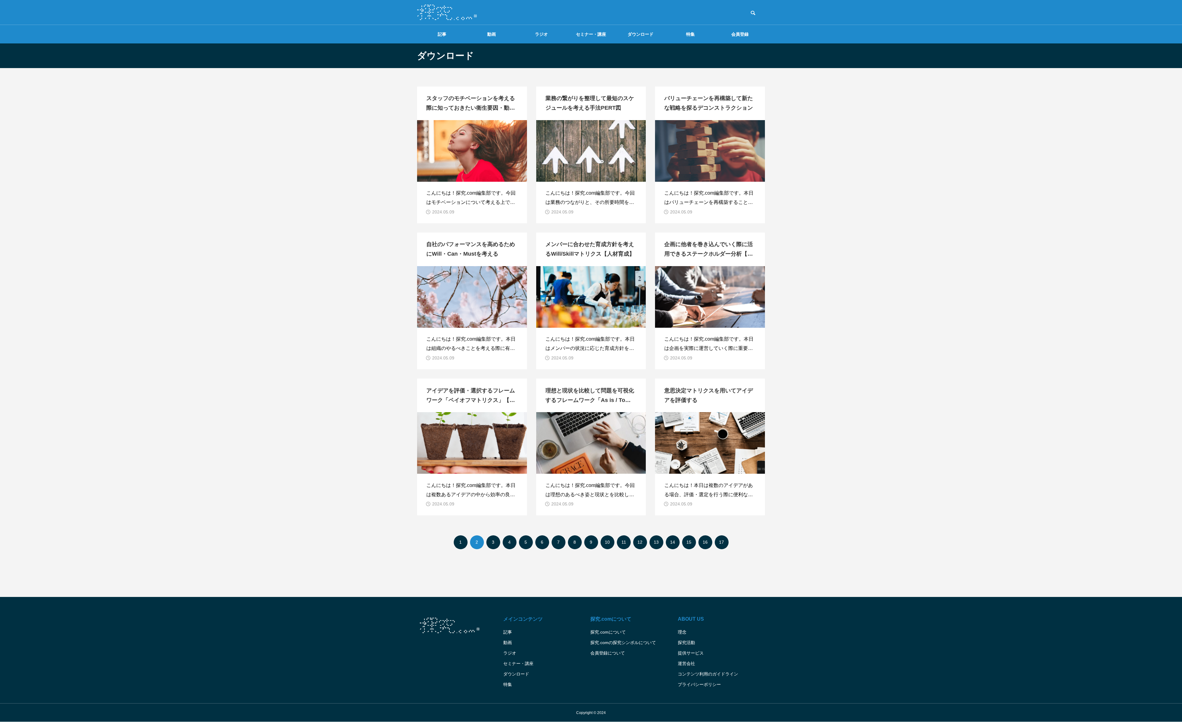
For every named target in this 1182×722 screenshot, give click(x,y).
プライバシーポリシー (699, 684)
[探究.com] (447, 12)
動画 (491, 34)
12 (639, 542)
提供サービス (691, 653)
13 (656, 542)
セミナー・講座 (591, 34)
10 (607, 542)
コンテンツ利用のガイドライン (708, 673)
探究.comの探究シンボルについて (623, 642)
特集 (690, 34)
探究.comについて (608, 632)
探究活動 (686, 642)
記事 (442, 34)
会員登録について (607, 653)
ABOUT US (691, 619)
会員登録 (740, 34)
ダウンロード (640, 34)
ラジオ (541, 34)
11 (623, 542)
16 (705, 542)
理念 (682, 632)
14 (672, 542)
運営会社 (686, 663)
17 (721, 542)
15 (688, 542)
